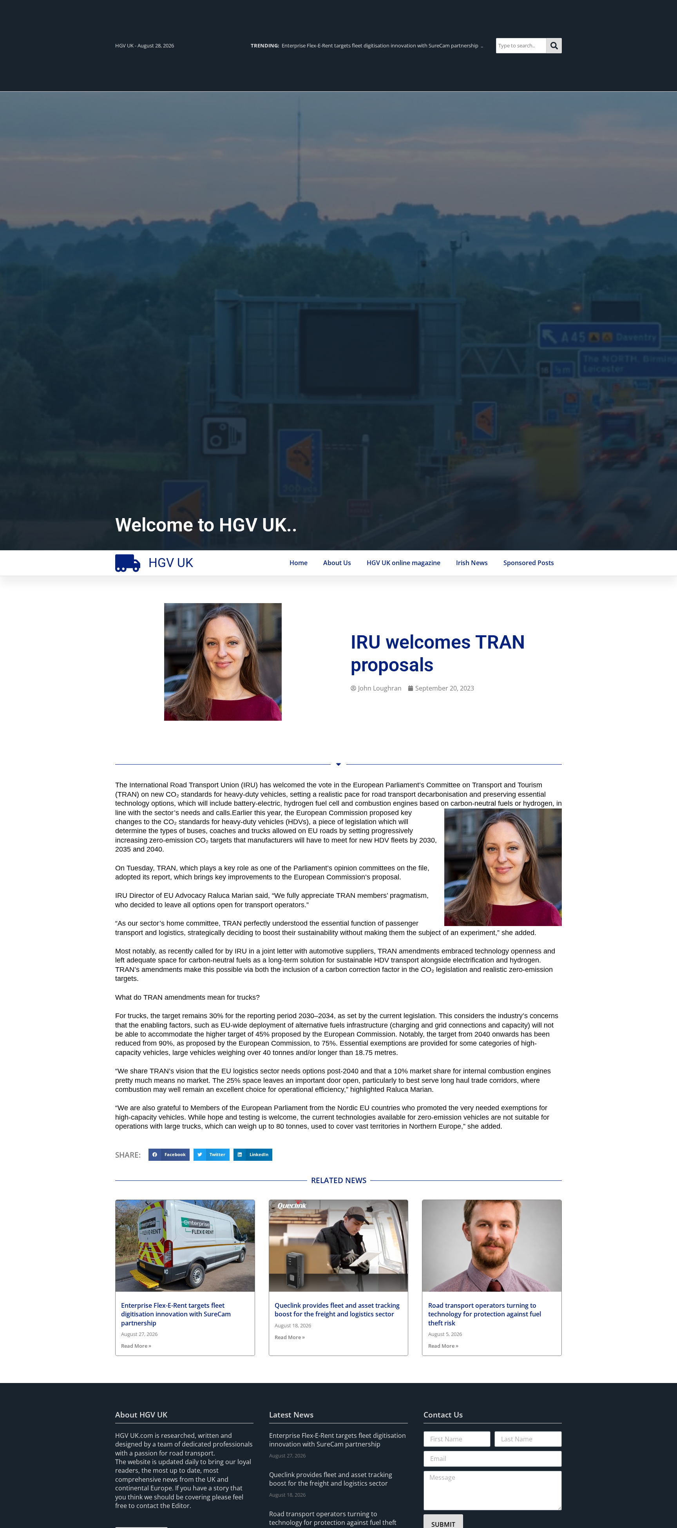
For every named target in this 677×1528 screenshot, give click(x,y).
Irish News (472, 562)
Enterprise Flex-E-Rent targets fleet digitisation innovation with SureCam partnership (176, 1314)
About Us (337, 562)
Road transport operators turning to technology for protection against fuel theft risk (484, 1314)
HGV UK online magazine (403, 562)
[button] (169, 1155)
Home (299, 562)
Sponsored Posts (528, 562)
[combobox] (521, 45)
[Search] (554, 45)
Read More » (136, 1345)
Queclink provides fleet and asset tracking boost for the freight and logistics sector (337, 1309)
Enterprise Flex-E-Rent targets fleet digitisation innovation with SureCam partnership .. (367, 45)
